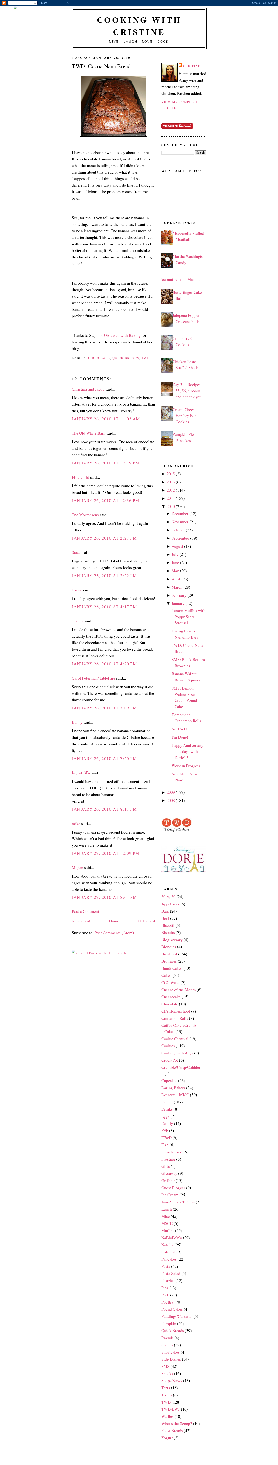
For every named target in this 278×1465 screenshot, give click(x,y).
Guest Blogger (173, 1187)
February (179, 595)
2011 (171, 498)
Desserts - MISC (175, 1095)
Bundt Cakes (171, 968)
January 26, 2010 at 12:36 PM (105, 500)
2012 (171, 490)
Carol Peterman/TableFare (93, 678)
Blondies (168, 947)
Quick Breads (125, 358)
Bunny (77, 722)
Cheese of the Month (178, 989)
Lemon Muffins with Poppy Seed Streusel (188, 617)
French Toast (172, 1152)
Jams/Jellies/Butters (178, 1202)
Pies (164, 1287)
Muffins (167, 1230)
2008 (171, 800)
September (180, 538)
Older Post (146, 921)
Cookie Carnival (174, 1038)
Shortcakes (170, 1352)
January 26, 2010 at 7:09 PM (104, 708)
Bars (165, 911)
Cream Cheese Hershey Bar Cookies (184, 415)
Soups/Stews (171, 1380)
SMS (165, 1366)
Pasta (165, 1266)
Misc (165, 1216)
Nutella (167, 1245)
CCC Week (170, 982)
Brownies (169, 961)
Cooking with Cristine (139, 26)
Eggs (165, 1116)
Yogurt (167, 1438)
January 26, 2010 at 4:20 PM (104, 664)
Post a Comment (85, 911)
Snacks (167, 1373)
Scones (167, 1345)
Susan (77, 552)
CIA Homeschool (175, 1011)
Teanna (77, 621)
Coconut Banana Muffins (179, 279)
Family (167, 1123)
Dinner (167, 1102)
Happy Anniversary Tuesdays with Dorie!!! (187, 751)
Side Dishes (171, 1359)
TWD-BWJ (170, 1409)
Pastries (167, 1280)
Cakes (166, 975)
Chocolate (99, 358)
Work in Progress (186, 765)
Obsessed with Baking (122, 335)
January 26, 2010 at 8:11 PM (104, 809)
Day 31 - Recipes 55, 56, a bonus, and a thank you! (188, 391)
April (176, 579)
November (180, 521)
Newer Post (81, 921)
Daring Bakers (173, 1087)
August (177, 546)
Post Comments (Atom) (114, 932)
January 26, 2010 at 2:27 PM (104, 538)
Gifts (165, 1166)
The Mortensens (85, 515)
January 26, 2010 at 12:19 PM (105, 463)
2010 (171, 506)
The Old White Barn (88, 433)
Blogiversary (172, 939)
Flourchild (80, 477)
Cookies (168, 1046)
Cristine (191, 65)
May (175, 570)
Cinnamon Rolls (174, 1018)
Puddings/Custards (176, 1316)
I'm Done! (180, 737)
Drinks (167, 1109)
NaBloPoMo (171, 1237)
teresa (77, 590)
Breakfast (169, 954)
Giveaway (169, 1173)
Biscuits (168, 932)
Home (114, 921)
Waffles (167, 1416)
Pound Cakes (172, 1309)
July (175, 554)
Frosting (168, 1159)
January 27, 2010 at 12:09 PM (105, 853)
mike (76, 823)
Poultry (167, 1302)
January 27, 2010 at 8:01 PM (104, 897)
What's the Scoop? (176, 1423)
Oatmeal (168, 1252)
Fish (165, 1145)
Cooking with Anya (177, 1053)
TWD (145, 358)
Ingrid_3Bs (81, 773)
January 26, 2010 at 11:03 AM (106, 419)
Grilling (168, 1180)
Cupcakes (169, 1080)
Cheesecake (171, 997)
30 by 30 (168, 896)
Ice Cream (169, 1195)
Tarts (165, 1387)
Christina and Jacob (88, 389)
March (177, 587)
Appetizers (170, 904)
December (180, 513)
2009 (171, 792)
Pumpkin (168, 1323)
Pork (165, 1295)
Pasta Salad (170, 1273)
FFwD (166, 1137)
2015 (171, 473)
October (178, 530)
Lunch (166, 1209)
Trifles (166, 1395)
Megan (77, 867)
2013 (171, 482)
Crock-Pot (169, 1060)
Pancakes (169, 1259)
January (178, 603)
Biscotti (167, 925)
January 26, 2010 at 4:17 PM (104, 606)
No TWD (179, 729)
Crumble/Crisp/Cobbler (180, 1067)
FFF (164, 1130)
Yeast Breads (172, 1430)
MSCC (167, 1223)
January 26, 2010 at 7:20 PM (104, 758)
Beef (165, 918)
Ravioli (167, 1337)
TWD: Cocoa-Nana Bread (101, 66)
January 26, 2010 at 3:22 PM (104, 575)
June (175, 562)
